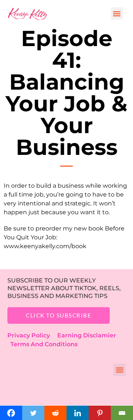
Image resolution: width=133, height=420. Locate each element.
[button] (117, 13)
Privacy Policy (32, 335)
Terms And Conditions (44, 344)
